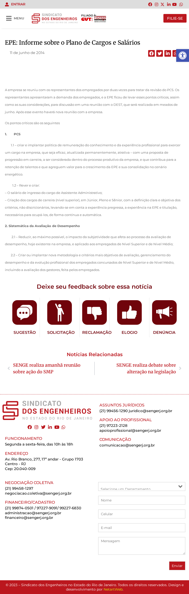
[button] (151, 53)
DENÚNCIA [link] (164, 332)
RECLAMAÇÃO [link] (96, 332)
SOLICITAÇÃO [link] (61, 332)
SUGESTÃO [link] (25, 332)
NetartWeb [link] (113, 589)
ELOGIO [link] (129, 332)
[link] (182, 55)
